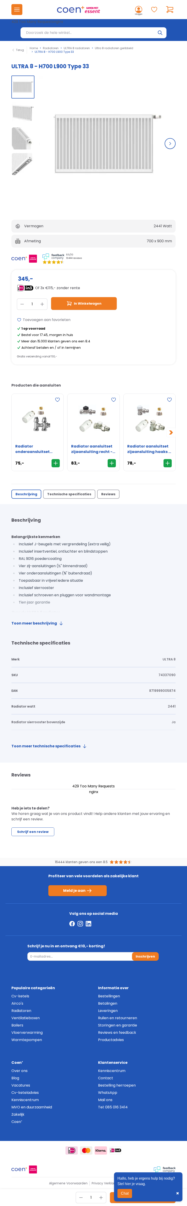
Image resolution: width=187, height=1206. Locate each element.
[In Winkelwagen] (56, 463)
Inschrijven (145, 956)
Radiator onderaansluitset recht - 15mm (32, 449)
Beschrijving (26, 494)
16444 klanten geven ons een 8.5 (81, 862)
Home (34, 48)
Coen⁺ (16, 1121)
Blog (15, 1078)
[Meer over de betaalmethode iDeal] (71, 1150)
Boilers (17, 1025)
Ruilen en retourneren (117, 1018)
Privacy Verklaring (105, 1183)
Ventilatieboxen (25, 1018)
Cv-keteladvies (25, 1092)
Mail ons (105, 1099)
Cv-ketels (20, 996)
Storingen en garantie (117, 1025)
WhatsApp (107, 1092)
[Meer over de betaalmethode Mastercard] (86, 1150)
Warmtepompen (26, 1039)
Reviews (108, 494)
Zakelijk (17, 1114)
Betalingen (107, 1003)
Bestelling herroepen (117, 1085)
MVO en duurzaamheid (31, 1107)
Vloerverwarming (27, 1032)
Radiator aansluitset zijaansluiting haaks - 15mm (148, 449)
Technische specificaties (69, 494)
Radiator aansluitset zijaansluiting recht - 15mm (91, 449)
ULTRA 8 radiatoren (77, 48)
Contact (105, 1078)
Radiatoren (51, 48)
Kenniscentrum (25, 1099)
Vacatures (20, 1085)
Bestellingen (109, 996)
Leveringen (108, 1010)
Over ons (19, 1070)
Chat (125, 1193)
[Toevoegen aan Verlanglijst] (57, 400)
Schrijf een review (33, 831)
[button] (22, 87)
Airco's (17, 1003)
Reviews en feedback (117, 1032)
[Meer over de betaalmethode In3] (115, 1150)
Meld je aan (74, 890)
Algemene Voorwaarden (68, 1183)
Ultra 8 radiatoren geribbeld (114, 48)
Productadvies (111, 1039)
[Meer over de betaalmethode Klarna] (101, 1150)
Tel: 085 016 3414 (113, 1107)
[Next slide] (170, 143)
